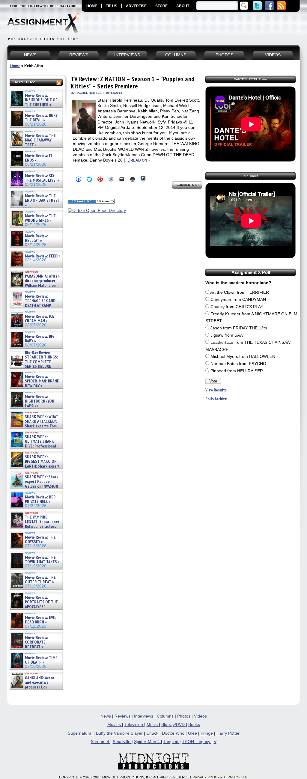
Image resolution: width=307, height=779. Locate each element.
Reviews (123, 716)
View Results (216, 390)
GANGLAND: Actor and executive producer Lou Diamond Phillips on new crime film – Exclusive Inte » (35, 687)
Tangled (171, 741)
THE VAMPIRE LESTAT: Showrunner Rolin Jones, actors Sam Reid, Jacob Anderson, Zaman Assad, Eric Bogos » (34, 526)
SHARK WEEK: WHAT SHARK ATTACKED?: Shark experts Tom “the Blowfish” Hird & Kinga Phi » (34, 426)
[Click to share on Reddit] (111, 179)
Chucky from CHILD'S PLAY (236, 307)
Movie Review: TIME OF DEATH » (41, 660)
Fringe (207, 733)
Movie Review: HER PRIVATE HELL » (40, 499)
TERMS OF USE (235, 777)
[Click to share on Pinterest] (100, 179)
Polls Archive (216, 399)
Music (153, 724)
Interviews (144, 716)
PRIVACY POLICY (206, 777)
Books (194, 724)
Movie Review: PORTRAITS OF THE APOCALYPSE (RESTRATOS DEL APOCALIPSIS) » (34, 606)
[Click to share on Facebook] (78, 179)
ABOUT (182, 6)
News (106, 716)
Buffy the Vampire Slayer (120, 733)
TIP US (111, 6)
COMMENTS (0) (187, 184)
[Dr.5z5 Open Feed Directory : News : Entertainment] (97, 210)
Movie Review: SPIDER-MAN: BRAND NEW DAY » (42, 381)
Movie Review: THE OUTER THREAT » (40, 579)
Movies (114, 724)
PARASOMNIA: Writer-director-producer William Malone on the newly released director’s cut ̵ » (35, 285)
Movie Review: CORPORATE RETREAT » (36, 642)
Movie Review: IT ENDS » (38, 158)
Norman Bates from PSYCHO (238, 363)
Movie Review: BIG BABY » (40, 338)
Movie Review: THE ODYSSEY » (40, 539)
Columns (166, 716)
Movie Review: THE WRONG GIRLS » (40, 218)
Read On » (140, 160)
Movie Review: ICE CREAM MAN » (39, 318)
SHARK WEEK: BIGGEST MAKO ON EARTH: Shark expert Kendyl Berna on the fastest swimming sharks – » (35, 466)
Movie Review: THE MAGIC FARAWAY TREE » (40, 140)
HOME (91, 6)
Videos (200, 716)
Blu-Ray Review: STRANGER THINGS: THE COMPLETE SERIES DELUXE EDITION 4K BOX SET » (34, 361)
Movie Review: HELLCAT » (36, 238)
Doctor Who (174, 733)
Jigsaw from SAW (226, 335)
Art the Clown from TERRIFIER (239, 292)
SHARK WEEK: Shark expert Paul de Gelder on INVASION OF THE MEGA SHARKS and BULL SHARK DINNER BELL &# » (35, 488)
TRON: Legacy (196, 741)
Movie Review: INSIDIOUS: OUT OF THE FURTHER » (41, 100)
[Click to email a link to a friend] (121, 179)
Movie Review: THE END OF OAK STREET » (42, 200)
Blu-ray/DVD (173, 724)
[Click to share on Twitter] (89, 179)
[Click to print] (132, 179)
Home (15, 66)
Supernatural (81, 733)
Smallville (122, 741)
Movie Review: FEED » (42, 256)
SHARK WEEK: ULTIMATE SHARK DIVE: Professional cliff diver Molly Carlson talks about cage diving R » (35, 446)
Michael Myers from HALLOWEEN (242, 356)
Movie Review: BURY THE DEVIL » (41, 118)
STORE (161, 6)
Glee (193, 733)
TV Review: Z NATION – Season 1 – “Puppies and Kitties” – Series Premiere (133, 82)
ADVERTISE (136, 6)
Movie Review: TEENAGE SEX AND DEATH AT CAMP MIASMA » (32, 303)
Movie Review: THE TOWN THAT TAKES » (42, 559)
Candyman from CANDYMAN (238, 299)
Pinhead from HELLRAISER (236, 371)
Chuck (152, 733)
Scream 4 (100, 741)
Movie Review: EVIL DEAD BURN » (40, 620)
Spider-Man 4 (147, 741)
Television (134, 724)
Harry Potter (228, 733)
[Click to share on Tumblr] (143, 179)
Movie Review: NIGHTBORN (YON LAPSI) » (39, 401)
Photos (184, 716)
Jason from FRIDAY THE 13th (238, 328)
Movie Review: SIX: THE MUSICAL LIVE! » (42, 178)
